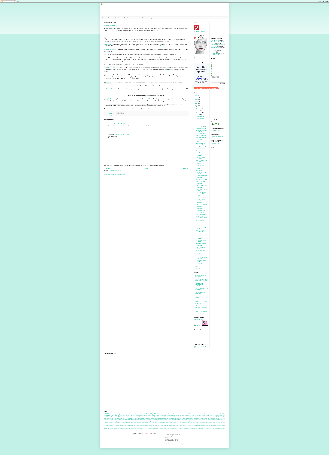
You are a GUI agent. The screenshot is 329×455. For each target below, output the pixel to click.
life (183, 415)
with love (214, 421)
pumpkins (149, 426)
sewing (212, 426)
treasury (210, 416)
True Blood (223, 416)
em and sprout (169, 419)
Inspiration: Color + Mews (202, 146)
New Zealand (110, 419)
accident (115, 419)
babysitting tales (131, 419)
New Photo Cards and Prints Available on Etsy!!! (201, 232)
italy (203, 419)
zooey (107, 429)
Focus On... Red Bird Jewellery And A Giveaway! (201, 300)
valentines (210, 418)
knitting (168, 415)
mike (192, 425)
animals (149, 415)
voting (207, 428)
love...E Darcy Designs (201, 137)
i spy (121, 425)
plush (141, 421)
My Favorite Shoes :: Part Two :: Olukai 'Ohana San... (202, 217)
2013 (196, 97)
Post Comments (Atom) (115, 170)
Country (217, 418)
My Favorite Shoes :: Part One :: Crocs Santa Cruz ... (202, 227)
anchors (149, 422)
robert (174, 426)
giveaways (118, 414)
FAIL (220, 418)
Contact (110, 18)
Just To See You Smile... (201, 214)
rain (152, 421)
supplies (122, 428)
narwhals (206, 425)
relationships (155, 421)
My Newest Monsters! (201, 243)
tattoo (207, 416)
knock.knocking (169, 418)
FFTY (222, 418)
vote (204, 428)
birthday (194, 414)
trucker (168, 428)
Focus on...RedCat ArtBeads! (200, 158)
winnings (196, 415)
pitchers (129, 426)
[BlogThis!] (118, 113)
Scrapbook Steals (148, 99)
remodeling (161, 426)
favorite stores (163, 416)
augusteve (119, 419)
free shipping (111, 416)
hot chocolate (106, 425)
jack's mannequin (134, 425)
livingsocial (166, 425)
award (178, 415)
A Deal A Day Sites (111, 25)
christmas (201, 414)
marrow (177, 425)
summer (119, 428)
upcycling (183, 428)
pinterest (137, 421)
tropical (165, 428)
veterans (195, 428)
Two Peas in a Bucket (109, 89)
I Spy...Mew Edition (200, 148)
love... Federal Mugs (201, 254)
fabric (129, 418)
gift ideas (172, 416)
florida (173, 419)
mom (194, 425)
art (108, 414)
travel (187, 414)
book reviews (209, 415)
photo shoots (123, 426)
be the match (172, 422)
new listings (185, 416)
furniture (195, 419)
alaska (135, 422)
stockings (115, 428)
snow (193, 421)
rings (169, 426)
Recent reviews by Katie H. (219, 89)
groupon (116, 416)
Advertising (137, 18)
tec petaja (139, 428)
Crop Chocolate (107, 44)
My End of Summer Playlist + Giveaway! (201, 144)
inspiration (125, 416)
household (111, 425)
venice (192, 428)
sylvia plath (200, 421)
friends (174, 414)
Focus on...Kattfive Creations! (200, 200)
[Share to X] (120, 113)
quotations (145, 415)
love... (160, 414)
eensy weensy (125, 418)
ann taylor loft (154, 422)
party (114, 426)
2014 (196, 95)
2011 (196, 101)
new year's (214, 425)
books (123, 415)
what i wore (209, 421)
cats (206, 422)
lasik (153, 425)
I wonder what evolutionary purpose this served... (201, 257)
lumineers (172, 425)
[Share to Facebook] (121, 113)
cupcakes (218, 415)
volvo (202, 428)
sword (135, 428)
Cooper (214, 416)
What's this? (219, 116)
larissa (222, 419)
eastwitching (119, 418)
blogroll (181, 415)
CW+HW (156, 414)
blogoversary (184, 422)
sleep (185, 421)
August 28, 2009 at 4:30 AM (120, 123)
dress (115, 418)
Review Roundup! (200, 210)
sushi (125, 428)
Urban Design (123, 422)
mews (184, 414)
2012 (196, 99)
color (139, 415)
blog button (137, 419)
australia (123, 419)
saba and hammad (145, 416)
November (199, 109)
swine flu (132, 428)
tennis (149, 428)
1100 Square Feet (219, 421)
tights (156, 428)
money (182, 418)
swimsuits (128, 428)
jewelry (135, 414)
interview (129, 425)
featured (143, 418)
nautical (210, 425)
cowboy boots (107, 418)
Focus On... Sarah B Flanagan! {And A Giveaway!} (199, 284)
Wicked (127, 422)
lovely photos (131, 416)
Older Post (185, 168)
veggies (189, 428)
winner (123, 414)
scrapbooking (196, 418)
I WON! (197, 141)
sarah (150, 416)
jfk (145, 425)
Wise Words (199, 170)
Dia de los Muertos (203, 415)
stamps (195, 421)
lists (224, 419)
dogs (221, 415)
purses (152, 426)
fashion (206, 414)
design (164, 419)
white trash (210, 428)
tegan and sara (144, 428)
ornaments (126, 421)
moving (139, 416)
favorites (140, 418)
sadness (190, 426)
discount (142, 414)
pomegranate (145, 421)
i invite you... (164, 415)
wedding (150, 414)
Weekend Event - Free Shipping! (201, 131)
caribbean (197, 422)
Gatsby (110, 422)
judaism (205, 419)
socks (220, 426)
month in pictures (198, 425)
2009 (196, 105)
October (198, 110)
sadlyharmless (171, 421)
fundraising (148, 418)
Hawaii (113, 422)
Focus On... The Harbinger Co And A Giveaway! (201, 312)
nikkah (218, 425)
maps (175, 425)
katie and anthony (211, 419)
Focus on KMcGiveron (201, 181)
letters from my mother (159, 425)
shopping (182, 421)
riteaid (171, 426)
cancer (214, 415)
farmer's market (134, 418)
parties (111, 426)
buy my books (192, 422)
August (198, 115)
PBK (119, 422)
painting (105, 426)
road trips (200, 416)
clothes (224, 422)
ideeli (175, 416)
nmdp (116, 421)
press (142, 426)
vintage (192, 415)
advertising (131, 422)
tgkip (138, 414)
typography (175, 428)
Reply (109, 129)
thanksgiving (152, 428)
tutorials (115, 415)
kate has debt (180, 416)
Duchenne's (106, 422)
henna (200, 419)
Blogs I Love (118, 18)
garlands (160, 418)
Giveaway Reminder (201, 128)
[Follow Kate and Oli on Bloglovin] (200, 54)
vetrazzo (199, 428)
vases (186, 428)
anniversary (159, 422)
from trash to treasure (188, 419)
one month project (217, 414)
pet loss (134, 421)
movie (136, 416)
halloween (120, 416)
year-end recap (222, 428)
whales (205, 421)
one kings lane (191, 416)
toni (203, 421)
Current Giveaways (147, 18)
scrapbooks (114, 115)
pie (126, 426)
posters (196, 416)
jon (128, 416)
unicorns (179, 428)
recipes (189, 415)
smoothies (202, 418)
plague (132, 426)
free (160, 415)
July (197, 266)
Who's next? (199, 163)
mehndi (105, 421)
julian (147, 425)
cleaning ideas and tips (217, 422)
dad (142, 415)
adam (181, 414)
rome (176, 426)
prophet (191, 418)
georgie (168, 416)
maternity (187, 425)
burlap (141, 419)
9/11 (224, 421)
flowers (176, 419)
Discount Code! (199, 263)
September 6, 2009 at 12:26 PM (121, 134)
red (158, 426)
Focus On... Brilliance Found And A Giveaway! (201, 289)
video (146, 414)
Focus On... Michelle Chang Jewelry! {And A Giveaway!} (201, 280)
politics (135, 426)
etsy (105, 414)
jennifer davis (142, 425)
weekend (120, 415)
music (178, 414)
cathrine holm (202, 422)
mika (190, 425)
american (146, 422)
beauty (176, 422)
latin (174, 418)
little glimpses (178, 418)
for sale (182, 419)
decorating (170, 414)
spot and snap (110, 428)
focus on (112, 414)
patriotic (130, 421)
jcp (138, 425)
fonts (179, 419)
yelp (104, 429)
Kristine (116, 422)
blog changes (131, 415)
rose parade (180, 426)
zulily (109, 429)
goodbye (164, 418)
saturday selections (196, 426)
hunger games (117, 425)
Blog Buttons (127, 18)
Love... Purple (199, 235)
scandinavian (203, 426)
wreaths (217, 428)
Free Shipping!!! (200, 212)
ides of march (124, 425)
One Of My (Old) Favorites (200, 221)
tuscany (171, 428)
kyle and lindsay (173, 415)
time (158, 428)
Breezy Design (107, 85)
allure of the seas (140, 422)
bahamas (167, 422)
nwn (109, 415)
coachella (155, 419)
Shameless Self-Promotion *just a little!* (200, 167)
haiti (198, 419)
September (199, 112)
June (197, 268)
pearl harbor (117, 426)
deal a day (110, 115)
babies (126, 419)
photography (165, 414)
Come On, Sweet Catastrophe (200, 119)
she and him (177, 421)
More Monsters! (199, 224)
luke (169, 425)
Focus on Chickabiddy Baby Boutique (201, 151)
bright (188, 422)
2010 (196, 103)
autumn (163, 422)
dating (161, 419)
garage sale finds (154, 418)
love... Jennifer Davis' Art (202, 197)
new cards (210, 414)
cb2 (208, 422)
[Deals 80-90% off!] (108, 82)
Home (104, 18)
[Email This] (116, 113)
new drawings (187, 418)
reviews (160, 421)
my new (112, 421)
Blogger (185, 444)
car (152, 419)
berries (180, 422)
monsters (109, 421)
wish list (214, 428)
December (199, 106)
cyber (158, 419)
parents (108, 426)
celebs (136, 415)
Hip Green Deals (108, 104)
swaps (205, 418)
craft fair (111, 418)
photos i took (128, 414)
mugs (203, 425)
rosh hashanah (165, 421)
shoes (126, 415)
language (150, 425)
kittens (223, 414)
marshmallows (182, 425)
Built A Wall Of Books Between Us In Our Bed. (201, 194)
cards (197, 414)
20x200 (213, 418)
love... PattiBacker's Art (201, 179)
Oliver (190, 414)
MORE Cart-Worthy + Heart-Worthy (201, 251)
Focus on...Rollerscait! (201, 135)
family (112, 415)
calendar (153, 416)
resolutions (165, 426)
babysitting (154, 415)
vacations (106, 415)
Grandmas (218, 416)
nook (220, 425)
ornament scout (120, 421)
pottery (149, 421)
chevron (210, 422)
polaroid (186, 415)
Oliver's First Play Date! (201, 175)
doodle (158, 415)
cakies (149, 419)
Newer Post (106, 168)
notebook (223, 425)
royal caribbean (186, 426)
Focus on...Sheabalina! (201, 204)
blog (122, 41)
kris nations (217, 419)
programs (145, 426)
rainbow (155, 426)
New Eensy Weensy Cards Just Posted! (201, 125)
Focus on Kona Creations (202, 185)
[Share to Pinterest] (123, 113)
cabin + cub (145, 419)
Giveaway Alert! (199, 139)
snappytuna (216, 426)
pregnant (138, 426)
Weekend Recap (200, 116)
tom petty (161, 428)
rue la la (204, 416)
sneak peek (189, 421)
